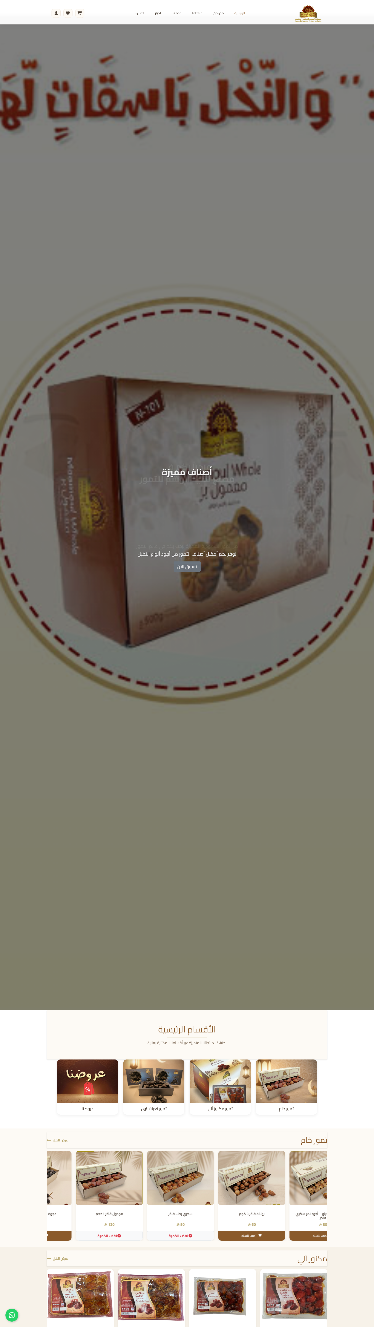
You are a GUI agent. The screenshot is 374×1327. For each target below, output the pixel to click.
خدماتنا (177, 13)
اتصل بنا (139, 13)
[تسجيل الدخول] (56, 13)
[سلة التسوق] (79, 13)
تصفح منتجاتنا (187, 567)
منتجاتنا (197, 13)
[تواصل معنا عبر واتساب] (11, 1315)
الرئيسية (239, 13)
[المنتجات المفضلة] (68, 13)
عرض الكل (60, 1140)
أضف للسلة (148, 1236)
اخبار (158, 13)
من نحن (218, 13)
